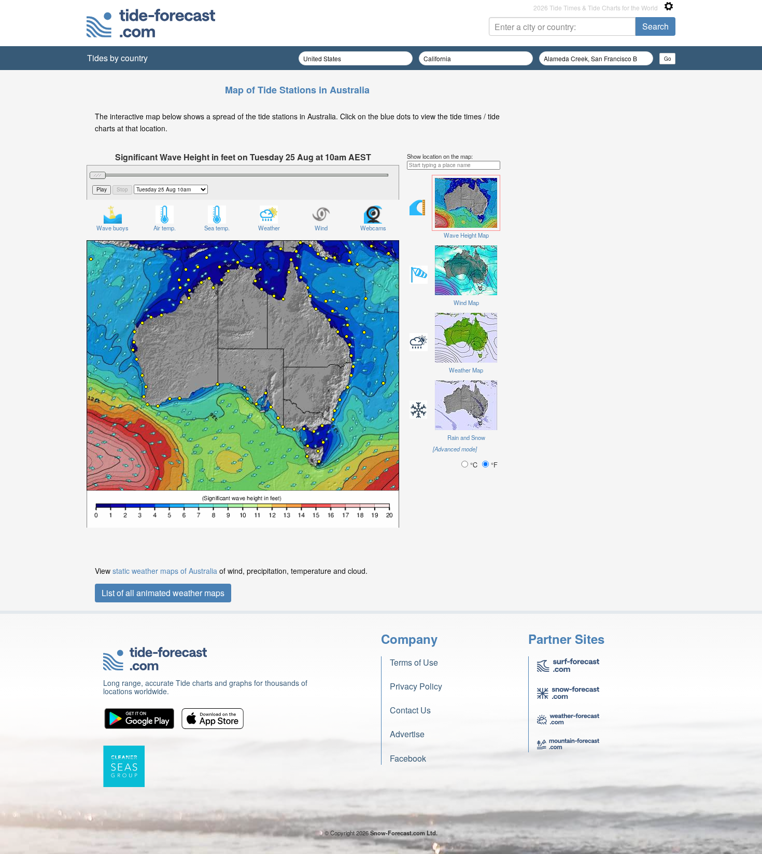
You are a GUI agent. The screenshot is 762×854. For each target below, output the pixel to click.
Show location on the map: (440, 156)
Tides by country (117, 58)
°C (473, 465)
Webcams (373, 228)
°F (493, 465)
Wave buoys (112, 228)
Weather (269, 228)
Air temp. (164, 228)
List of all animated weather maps (163, 593)
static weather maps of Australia (164, 571)
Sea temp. (217, 228)
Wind (321, 228)
